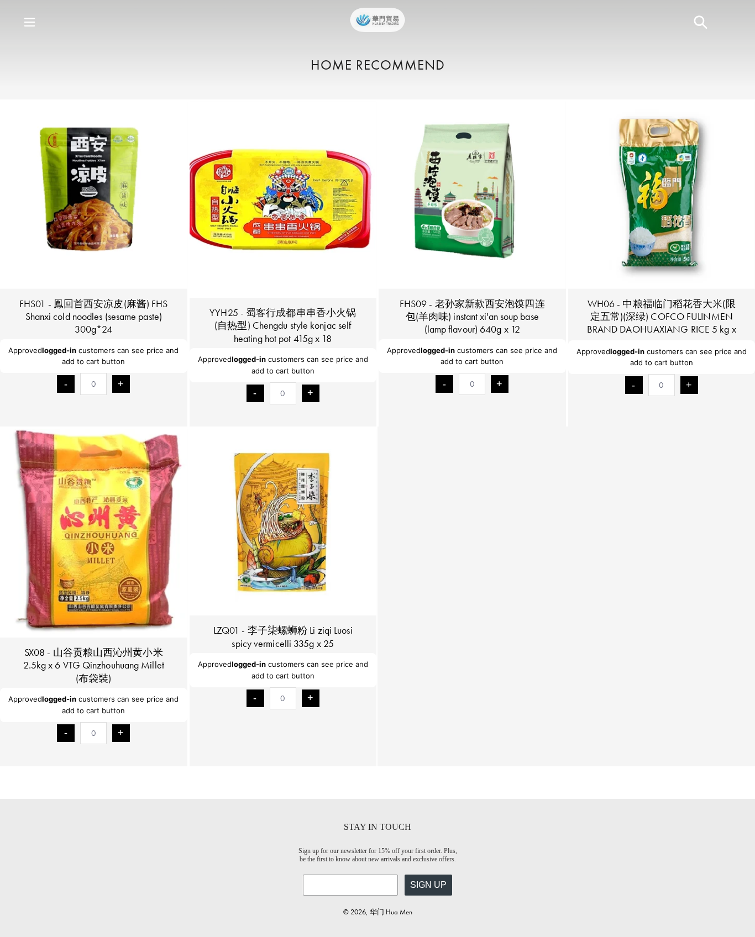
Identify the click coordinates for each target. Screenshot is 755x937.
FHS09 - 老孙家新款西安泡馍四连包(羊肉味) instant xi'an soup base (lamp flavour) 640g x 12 (472, 316)
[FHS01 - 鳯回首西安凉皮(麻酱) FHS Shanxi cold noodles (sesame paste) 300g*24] (93, 195)
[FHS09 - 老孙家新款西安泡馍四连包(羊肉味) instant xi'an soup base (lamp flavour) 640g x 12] (472, 195)
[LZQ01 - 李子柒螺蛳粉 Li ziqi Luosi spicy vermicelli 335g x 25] (283, 522)
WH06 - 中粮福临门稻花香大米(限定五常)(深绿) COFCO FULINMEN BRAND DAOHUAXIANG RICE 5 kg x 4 (661, 323)
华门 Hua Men (391, 912)
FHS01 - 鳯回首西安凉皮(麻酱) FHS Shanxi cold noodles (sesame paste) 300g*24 (93, 316)
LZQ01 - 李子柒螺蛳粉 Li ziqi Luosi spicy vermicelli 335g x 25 (283, 636)
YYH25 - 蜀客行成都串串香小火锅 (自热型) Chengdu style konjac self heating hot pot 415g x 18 (282, 325)
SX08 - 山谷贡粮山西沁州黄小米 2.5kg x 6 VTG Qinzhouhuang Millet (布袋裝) (93, 665)
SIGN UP (428, 884)
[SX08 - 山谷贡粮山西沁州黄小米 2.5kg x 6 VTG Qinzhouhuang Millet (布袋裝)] (93, 533)
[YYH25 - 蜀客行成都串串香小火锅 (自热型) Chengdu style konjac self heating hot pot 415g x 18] (283, 200)
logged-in (59, 350)
